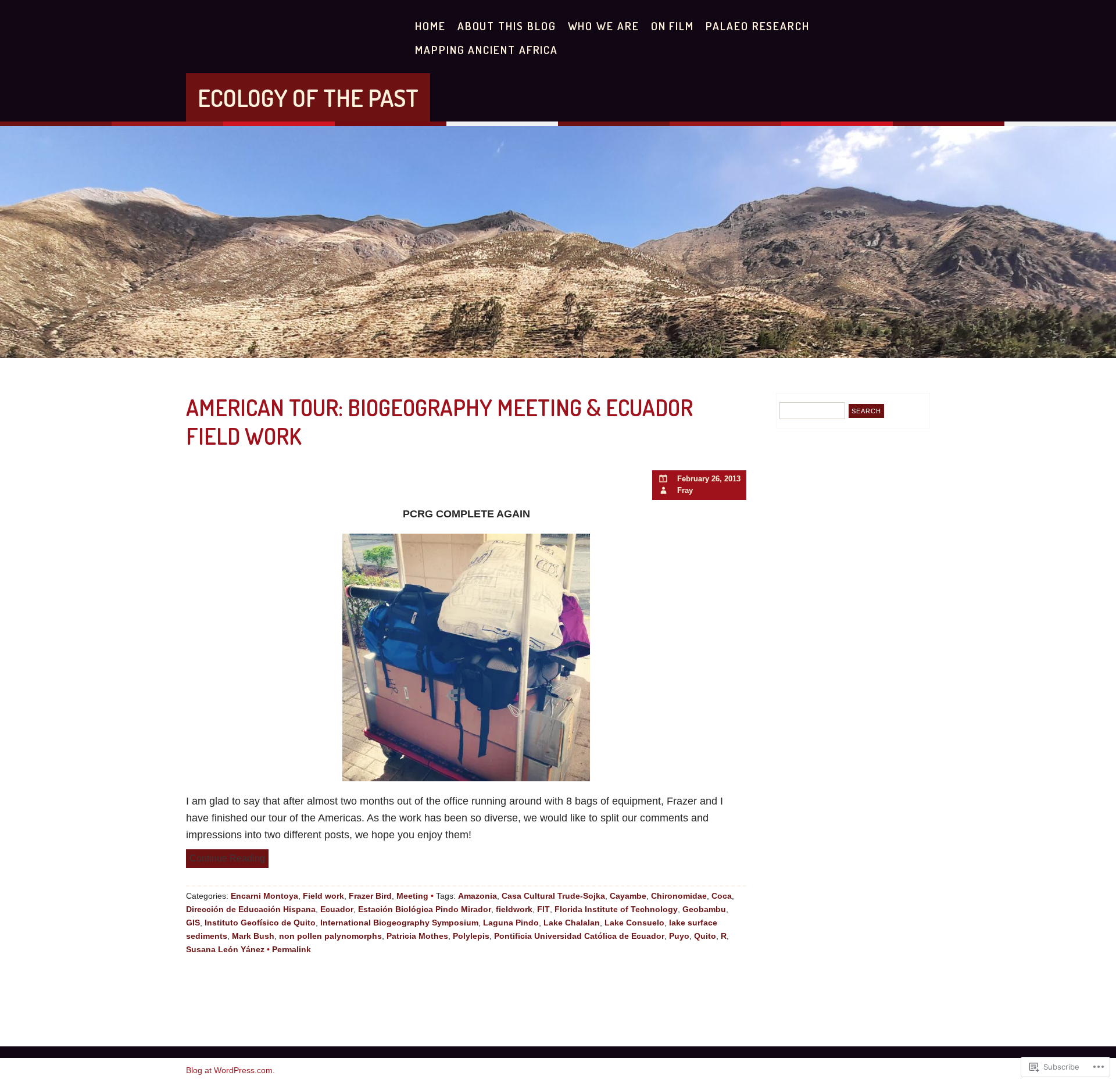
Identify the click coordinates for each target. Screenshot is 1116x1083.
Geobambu (704, 909)
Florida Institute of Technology (616, 909)
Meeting (412, 895)
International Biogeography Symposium (399, 922)
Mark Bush (253, 936)
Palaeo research (758, 26)
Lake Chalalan (571, 922)
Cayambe (628, 895)
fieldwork (514, 909)
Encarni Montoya (264, 895)
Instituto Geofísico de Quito (260, 922)
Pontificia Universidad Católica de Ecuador (579, 936)
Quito (705, 936)
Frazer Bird (370, 895)
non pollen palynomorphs (330, 936)
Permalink (291, 949)
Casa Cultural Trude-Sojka (553, 895)
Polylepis (471, 936)
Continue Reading (227, 858)
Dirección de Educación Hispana (251, 909)
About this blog (506, 26)
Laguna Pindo (511, 922)
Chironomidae (679, 895)
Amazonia (477, 895)
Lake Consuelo (634, 922)
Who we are (603, 26)
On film (672, 26)
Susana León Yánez (225, 949)
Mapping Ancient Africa (486, 49)
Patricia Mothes (417, 936)
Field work (323, 895)
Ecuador (336, 909)
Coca (721, 895)
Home (430, 26)
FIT (543, 909)
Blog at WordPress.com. (230, 1070)
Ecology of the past (308, 97)
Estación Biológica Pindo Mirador (424, 909)
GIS (193, 922)
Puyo (679, 936)
